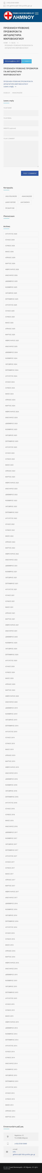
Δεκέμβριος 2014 (11, 1028)
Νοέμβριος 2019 (11, 714)
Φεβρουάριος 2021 (12, 625)
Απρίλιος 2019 (10, 755)
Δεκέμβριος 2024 (11, 352)
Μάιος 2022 (9, 536)
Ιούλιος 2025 (9, 311)
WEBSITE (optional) (10, 128)
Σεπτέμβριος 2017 (11, 850)
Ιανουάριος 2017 (11, 898)
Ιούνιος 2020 (10, 672)
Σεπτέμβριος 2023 (11, 441)
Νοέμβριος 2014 (11, 1034)
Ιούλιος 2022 (9, 524)
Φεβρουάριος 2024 (12, 412)
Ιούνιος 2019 (10, 743)
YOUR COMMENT (9, 139)
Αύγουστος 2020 (11, 661)
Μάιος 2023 (9, 465)
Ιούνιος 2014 (10, 1058)
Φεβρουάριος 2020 (12, 696)
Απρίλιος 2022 (10, 542)
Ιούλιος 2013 (9, 1093)
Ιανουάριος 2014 (11, 1063)
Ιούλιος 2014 (9, 1052)
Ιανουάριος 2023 (11, 489)
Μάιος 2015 (9, 1016)
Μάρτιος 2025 (10, 335)
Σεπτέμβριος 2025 (11, 299)
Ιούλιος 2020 (9, 666)
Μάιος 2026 (9, 252)
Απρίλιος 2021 (10, 613)
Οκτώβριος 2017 (11, 844)
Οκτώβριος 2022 (11, 506)
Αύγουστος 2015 (11, 998)
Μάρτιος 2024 (10, 406)
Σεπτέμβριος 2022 (11, 512)
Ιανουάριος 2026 (11, 275)
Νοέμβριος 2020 (11, 643)
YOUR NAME (8, 108)
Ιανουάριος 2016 (11, 969)
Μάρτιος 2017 (10, 886)
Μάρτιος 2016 (10, 957)
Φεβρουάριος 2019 (12, 767)
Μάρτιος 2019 (10, 761)
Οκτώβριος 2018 (11, 791)
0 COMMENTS (26, 61)
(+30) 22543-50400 (13, 3)
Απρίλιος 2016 (10, 951)
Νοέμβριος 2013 (11, 1069)
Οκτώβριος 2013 (11, 1075)
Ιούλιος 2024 (9, 382)
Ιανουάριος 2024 (11, 418)
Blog (13, 43)
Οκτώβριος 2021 (11, 578)
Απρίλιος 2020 (10, 684)
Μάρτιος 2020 (10, 690)
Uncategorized (11, 196)
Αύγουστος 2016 (11, 927)
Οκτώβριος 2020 (11, 649)
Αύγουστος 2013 (11, 1087)
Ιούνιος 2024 (10, 388)
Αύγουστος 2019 (11, 732)
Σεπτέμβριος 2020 (11, 655)
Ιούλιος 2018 (9, 809)
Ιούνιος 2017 (10, 868)
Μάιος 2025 (9, 323)
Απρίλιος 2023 (10, 471)
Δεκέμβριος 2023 (11, 423)
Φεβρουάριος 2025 (12, 341)
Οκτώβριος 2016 (11, 915)
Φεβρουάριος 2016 (12, 963)
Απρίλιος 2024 (10, 400)
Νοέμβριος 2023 (11, 429)
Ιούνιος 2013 (10, 1099)
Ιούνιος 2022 (10, 530)
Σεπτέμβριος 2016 (11, 921)
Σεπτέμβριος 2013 (11, 1081)
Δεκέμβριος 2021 (11, 566)
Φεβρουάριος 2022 (12, 554)
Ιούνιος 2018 (10, 815)
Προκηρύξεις (9, 208)
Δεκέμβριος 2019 (11, 708)
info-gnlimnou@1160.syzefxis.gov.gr (19, 6)
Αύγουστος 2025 (11, 305)
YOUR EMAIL (8, 118)
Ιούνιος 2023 (10, 459)
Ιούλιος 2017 (9, 862)
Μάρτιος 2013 (10, 1117)
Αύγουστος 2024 (11, 376)
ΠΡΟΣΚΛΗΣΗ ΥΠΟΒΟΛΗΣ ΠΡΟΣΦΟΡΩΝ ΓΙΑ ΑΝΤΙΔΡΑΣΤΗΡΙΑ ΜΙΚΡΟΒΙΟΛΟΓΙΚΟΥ (21, 71)
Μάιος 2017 (9, 874)
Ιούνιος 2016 (10, 939)
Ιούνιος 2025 (10, 317)
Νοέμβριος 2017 (11, 838)
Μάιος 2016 (9, 945)
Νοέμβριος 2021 (11, 572)
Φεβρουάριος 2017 (12, 892)
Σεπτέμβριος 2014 (11, 1040)
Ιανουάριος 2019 (11, 773)
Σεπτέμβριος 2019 (11, 726)
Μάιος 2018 (9, 821)
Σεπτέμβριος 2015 (11, 992)
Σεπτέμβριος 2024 (11, 370)
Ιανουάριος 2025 (11, 346)
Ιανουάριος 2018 (11, 826)
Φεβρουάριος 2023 (12, 483)
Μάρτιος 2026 (10, 263)
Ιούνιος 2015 (10, 1010)
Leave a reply (9, 86)
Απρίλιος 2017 (10, 880)
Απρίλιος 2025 (10, 329)
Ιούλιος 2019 (9, 738)
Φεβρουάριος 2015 (12, 1022)
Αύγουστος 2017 (11, 856)
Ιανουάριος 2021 (11, 631)
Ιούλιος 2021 (9, 595)
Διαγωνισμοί (25, 202)
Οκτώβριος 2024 (11, 364)
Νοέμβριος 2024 (11, 358)
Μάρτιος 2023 (10, 477)
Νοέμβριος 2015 (11, 981)
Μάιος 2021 (9, 607)
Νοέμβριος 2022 (11, 501)
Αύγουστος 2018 (11, 803)
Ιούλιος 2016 (9, 933)
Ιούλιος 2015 (9, 1004)
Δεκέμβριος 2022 (11, 495)
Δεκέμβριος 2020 (11, 637)
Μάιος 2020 (9, 678)
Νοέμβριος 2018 (11, 785)
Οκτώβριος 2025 (11, 293)
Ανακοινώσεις (17, 93)
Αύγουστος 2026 (11, 234)
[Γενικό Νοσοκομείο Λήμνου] (19, 15)
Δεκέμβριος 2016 (11, 903)
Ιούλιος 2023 (9, 453)
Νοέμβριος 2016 (11, 909)
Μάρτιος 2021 (10, 619)
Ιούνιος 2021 (10, 601)
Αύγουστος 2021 (11, 589)
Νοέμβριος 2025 (11, 287)
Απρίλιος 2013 (10, 1111)
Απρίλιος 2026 (10, 258)
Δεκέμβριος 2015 (11, 975)
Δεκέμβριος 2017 (11, 832)
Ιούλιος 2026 (9, 240)
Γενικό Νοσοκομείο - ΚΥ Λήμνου (20, 1167)
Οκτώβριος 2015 (11, 986)
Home (6, 43)
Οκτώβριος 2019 (11, 720)
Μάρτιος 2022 (10, 548)
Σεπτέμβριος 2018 (11, 797)
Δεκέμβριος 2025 (11, 281)
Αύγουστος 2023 (11, 447)
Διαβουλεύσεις (10, 202)
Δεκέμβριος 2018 (11, 779)
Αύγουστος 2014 (11, 1046)
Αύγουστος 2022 (11, 518)
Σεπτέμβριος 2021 (11, 583)
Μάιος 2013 (9, 1105)
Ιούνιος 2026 (10, 246)
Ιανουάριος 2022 (11, 560)
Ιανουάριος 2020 (11, 702)
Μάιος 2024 (9, 394)
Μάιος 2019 (9, 749)
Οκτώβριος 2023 (11, 435)
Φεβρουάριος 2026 (12, 269)
